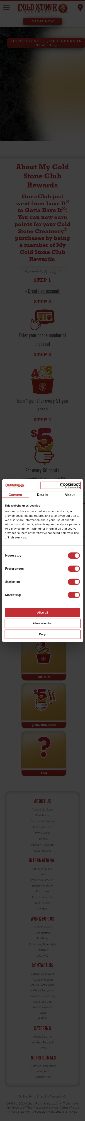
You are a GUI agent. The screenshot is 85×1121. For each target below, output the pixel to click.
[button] (74, 569)
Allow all (42, 612)
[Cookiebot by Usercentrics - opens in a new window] (60, 485)
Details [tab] (42, 495)
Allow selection (42, 623)
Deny (42, 634)
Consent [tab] (15, 495)
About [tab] (70, 495)
